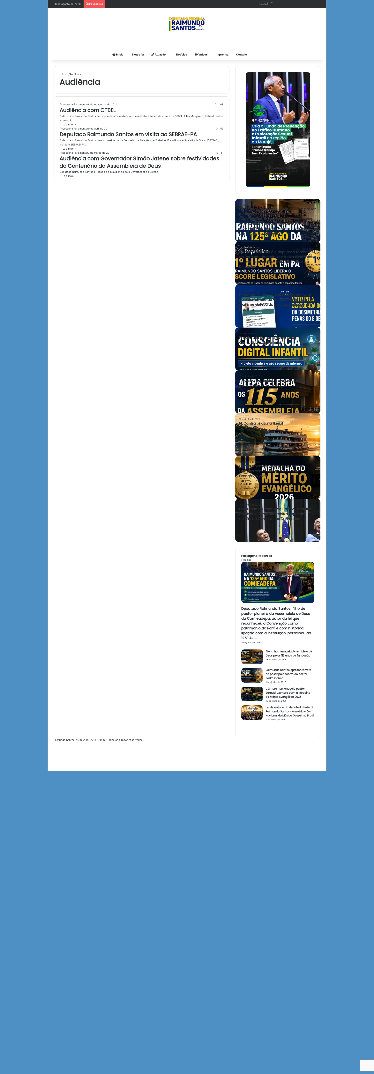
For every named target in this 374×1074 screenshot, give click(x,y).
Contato (241, 54)
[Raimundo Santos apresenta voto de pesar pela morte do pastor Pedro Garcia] (252, 681)
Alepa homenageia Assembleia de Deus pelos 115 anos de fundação (274, 383)
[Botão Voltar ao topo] (49, 768)
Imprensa (221, 54)
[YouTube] (55, 752)
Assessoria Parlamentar (74, 104)
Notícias (181, 54)
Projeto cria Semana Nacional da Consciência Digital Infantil (267, 340)
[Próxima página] (242, 729)
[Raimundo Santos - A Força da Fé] (187, 24)
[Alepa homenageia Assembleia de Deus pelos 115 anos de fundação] (252, 663)
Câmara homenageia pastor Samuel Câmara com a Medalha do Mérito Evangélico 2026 (271, 471)
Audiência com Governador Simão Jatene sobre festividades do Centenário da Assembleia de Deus (139, 162)
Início (119, 54)
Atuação (160, 54)
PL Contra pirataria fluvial (261, 423)
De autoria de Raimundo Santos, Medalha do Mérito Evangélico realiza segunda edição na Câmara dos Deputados (275, 514)
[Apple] (55, 756)
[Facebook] (55, 743)
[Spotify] (55, 764)
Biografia (137, 54)
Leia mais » (69, 124)
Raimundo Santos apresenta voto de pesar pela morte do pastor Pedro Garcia (288, 674)
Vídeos (203, 54)
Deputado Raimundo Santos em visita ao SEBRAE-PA (128, 134)
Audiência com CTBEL (88, 110)
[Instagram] (55, 760)
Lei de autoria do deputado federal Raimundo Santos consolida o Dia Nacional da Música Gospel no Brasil (290, 711)
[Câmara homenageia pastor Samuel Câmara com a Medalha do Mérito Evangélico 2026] (252, 700)
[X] (55, 748)
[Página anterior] (242, 723)
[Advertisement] (123, 956)
